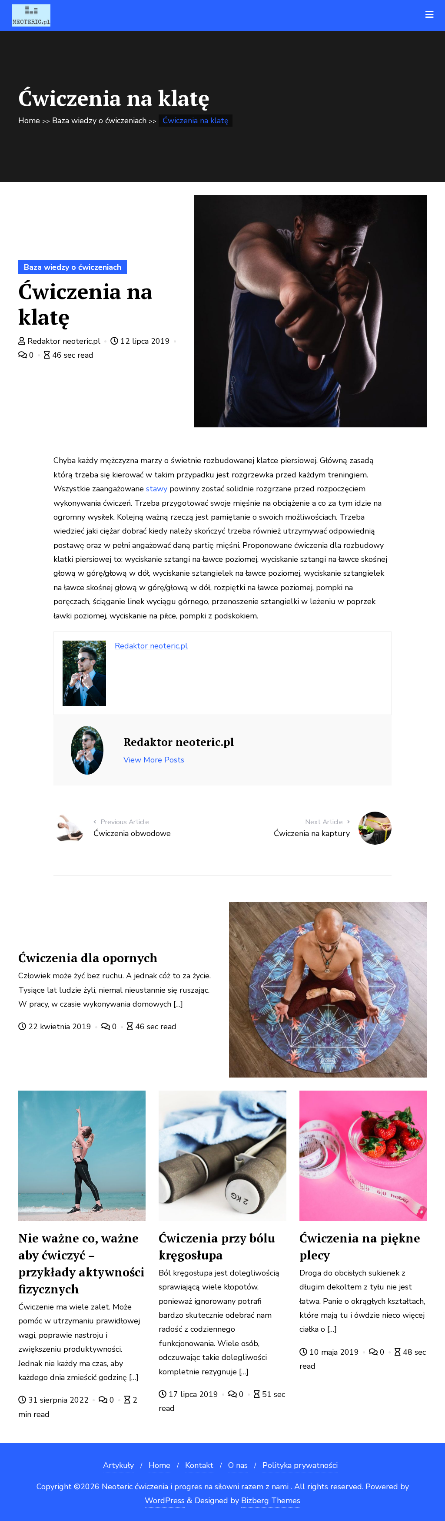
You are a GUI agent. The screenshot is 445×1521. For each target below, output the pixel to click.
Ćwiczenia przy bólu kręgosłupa (217, 1246)
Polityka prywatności (300, 1465)
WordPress (165, 1500)
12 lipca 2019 (145, 341)
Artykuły (118, 1465)
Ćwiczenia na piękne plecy (359, 1246)
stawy (156, 488)
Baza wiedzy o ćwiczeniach (99, 120)
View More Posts (153, 760)
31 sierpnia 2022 (58, 1400)
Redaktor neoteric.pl (64, 341)
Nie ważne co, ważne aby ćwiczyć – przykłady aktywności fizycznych (81, 1263)
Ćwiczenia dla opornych (88, 958)
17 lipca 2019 (193, 1394)
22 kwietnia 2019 (59, 1026)
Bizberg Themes (270, 1500)
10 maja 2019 (334, 1352)
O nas (238, 1465)
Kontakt (199, 1465)
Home (29, 120)
